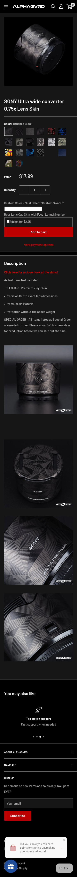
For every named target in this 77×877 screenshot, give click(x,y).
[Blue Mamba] (62, 131)
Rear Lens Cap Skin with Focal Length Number (35, 214)
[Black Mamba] (40, 131)
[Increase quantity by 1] (45, 190)
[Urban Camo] (62, 142)
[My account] (61, 6)
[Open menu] (6, 6)
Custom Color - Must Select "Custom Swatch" (34, 203)
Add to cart (39, 232)
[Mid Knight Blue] (30, 152)
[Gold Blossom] (51, 152)
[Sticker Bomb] (8, 152)
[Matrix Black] (19, 131)
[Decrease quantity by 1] (23, 190)
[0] (69, 6)
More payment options (38, 244)
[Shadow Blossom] (40, 152)
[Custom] (19, 163)
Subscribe (17, 816)
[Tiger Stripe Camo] (8, 163)
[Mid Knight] (19, 152)
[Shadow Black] (30, 142)
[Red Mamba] (51, 131)
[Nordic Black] (8, 142)
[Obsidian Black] (30, 131)
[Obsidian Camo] (40, 142)
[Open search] (53, 6)
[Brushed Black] (8, 131)
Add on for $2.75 (20, 221)
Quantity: (10, 190)
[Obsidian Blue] (62, 152)
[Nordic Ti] (19, 142)
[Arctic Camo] (51, 142)
